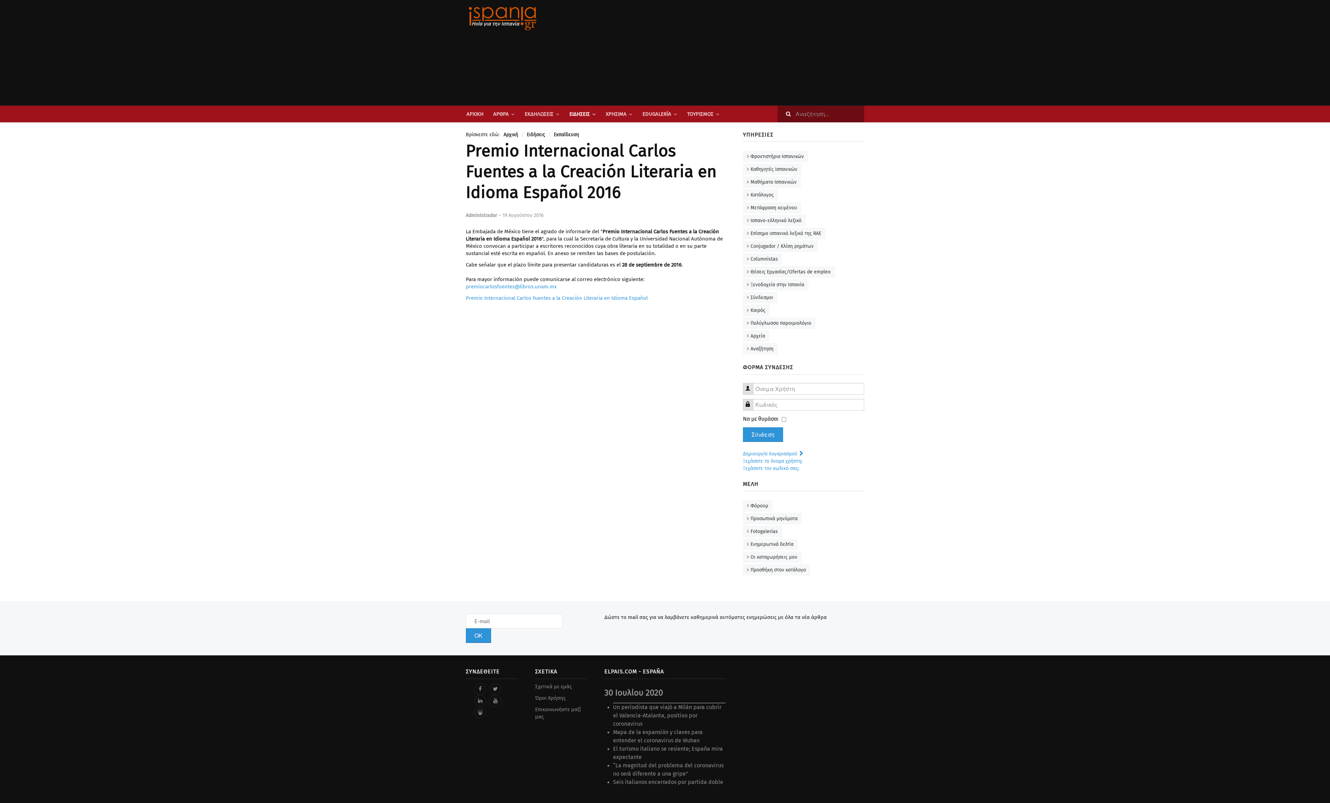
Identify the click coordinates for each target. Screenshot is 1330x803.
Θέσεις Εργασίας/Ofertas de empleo (791, 272)
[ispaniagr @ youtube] (495, 701)
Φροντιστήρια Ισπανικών (777, 156)
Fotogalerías (764, 531)
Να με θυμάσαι (761, 419)
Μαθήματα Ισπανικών (774, 182)
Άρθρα (501, 114)
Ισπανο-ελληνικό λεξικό (776, 221)
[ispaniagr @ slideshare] (480, 712)
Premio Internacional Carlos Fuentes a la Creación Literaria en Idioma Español (557, 298)
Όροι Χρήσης (550, 698)
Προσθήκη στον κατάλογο (778, 570)
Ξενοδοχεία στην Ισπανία (777, 285)
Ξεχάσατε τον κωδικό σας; (771, 468)
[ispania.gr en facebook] (480, 689)
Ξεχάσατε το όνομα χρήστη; (772, 461)
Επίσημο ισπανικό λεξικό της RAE (786, 233)
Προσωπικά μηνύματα (774, 519)
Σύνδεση (763, 434)
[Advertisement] (734, 52)
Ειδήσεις (579, 114)
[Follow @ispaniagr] (495, 689)
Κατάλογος (762, 195)
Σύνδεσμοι (762, 297)
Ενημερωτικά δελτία (772, 544)
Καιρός (758, 310)
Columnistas (764, 259)
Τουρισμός (700, 114)
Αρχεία (758, 336)
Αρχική (475, 114)
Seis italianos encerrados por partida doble (668, 782)
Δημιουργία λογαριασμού (771, 454)
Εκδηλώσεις (539, 114)
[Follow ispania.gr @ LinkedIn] (480, 701)
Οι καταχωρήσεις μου (774, 557)
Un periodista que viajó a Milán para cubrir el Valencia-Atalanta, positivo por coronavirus (667, 715)
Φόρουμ (759, 506)
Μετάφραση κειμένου (774, 208)
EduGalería (656, 114)
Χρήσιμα (616, 114)
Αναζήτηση (762, 349)
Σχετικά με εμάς (553, 686)
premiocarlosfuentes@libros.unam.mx (511, 286)
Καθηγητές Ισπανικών (774, 169)
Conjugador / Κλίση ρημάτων (782, 246)
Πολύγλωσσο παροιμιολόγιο (781, 323)
